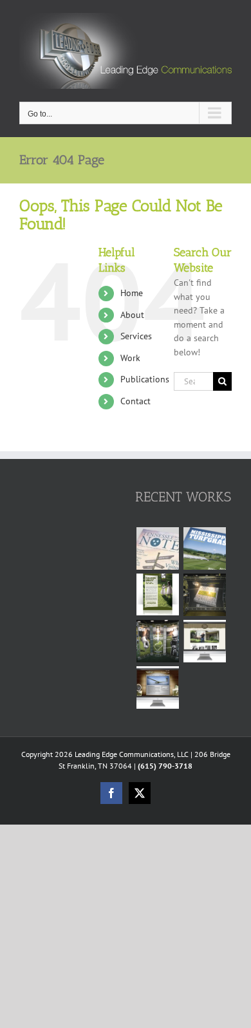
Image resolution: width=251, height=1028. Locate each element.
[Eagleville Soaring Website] (157, 687)
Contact (135, 401)
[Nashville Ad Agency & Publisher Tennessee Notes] (157, 548)
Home (131, 293)
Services (136, 336)
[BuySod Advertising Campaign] (157, 594)
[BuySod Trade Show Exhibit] (157, 641)
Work (130, 358)
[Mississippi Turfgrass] (204, 548)
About (132, 315)
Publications (144, 379)
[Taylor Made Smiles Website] (204, 641)
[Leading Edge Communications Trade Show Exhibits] (204, 595)
